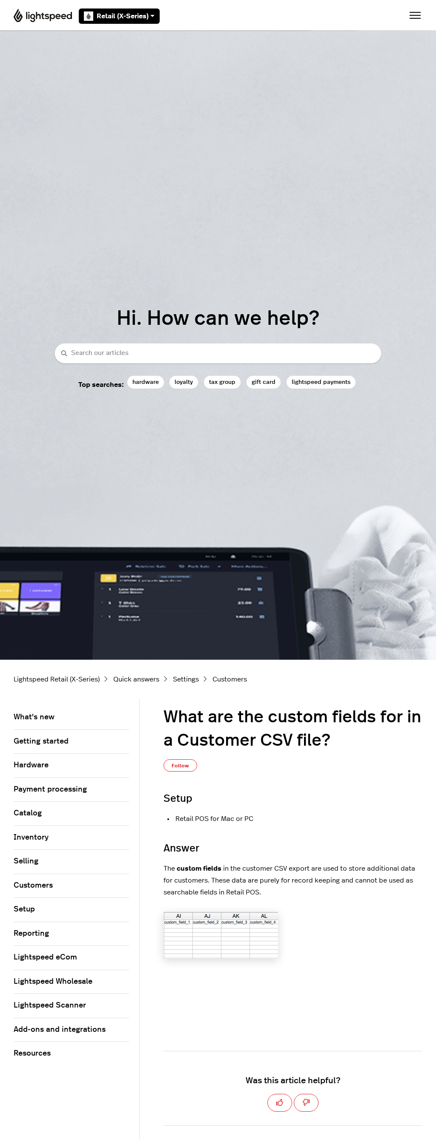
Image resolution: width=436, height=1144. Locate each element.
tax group (222, 382)
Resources (32, 1053)
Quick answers (136, 679)
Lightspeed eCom (45, 957)
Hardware (31, 765)
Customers (229, 679)
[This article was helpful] (279, 1103)
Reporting (31, 933)
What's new (34, 717)
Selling (26, 861)
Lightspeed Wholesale (53, 981)
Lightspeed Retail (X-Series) (57, 679)
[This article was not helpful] (306, 1103)
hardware (145, 382)
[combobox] (218, 353)
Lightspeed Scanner (50, 1005)
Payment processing (50, 789)
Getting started (41, 741)
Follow (180, 765)
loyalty (184, 382)
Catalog (28, 813)
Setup (24, 909)
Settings (186, 679)
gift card (263, 382)
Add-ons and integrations (60, 1029)
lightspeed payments (321, 382)
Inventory (31, 837)
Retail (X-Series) (123, 16)
